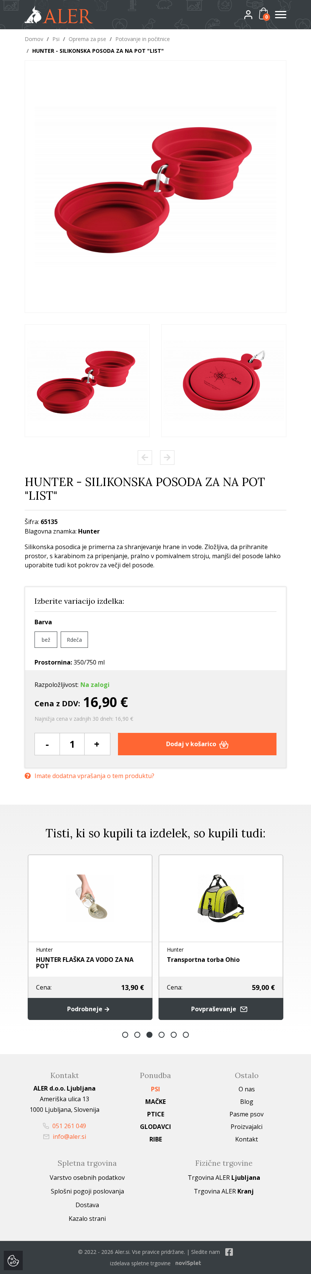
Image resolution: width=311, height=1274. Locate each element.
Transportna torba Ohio (203, 959)
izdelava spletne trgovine (140, 1263)
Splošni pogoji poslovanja (87, 1191)
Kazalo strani (87, 1218)
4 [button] (162, 1035)
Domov (34, 39)
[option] (87, 380)
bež (46, 639)
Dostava (87, 1205)
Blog (246, 1101)
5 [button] (174, 1035)
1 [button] (125, 1035)
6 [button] (186, 1035)
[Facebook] (229, 1251)
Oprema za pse (87, 39)
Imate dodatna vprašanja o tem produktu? (94, 776)
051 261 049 (68, 1126)
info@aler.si (68, 1136)
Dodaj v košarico (192, 744)
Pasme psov (246, 1114)
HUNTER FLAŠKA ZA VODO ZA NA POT (85, 962)
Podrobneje (85, 1009)
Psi (56, 39)
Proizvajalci (246, 1126)
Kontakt (246, 1139)
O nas (247, 1089)
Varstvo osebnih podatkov (87, 1177)
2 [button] (137, 1035)
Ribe (155, 1139)
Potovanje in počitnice (142, 39)
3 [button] (149, 1035)
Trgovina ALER (224, 1177)
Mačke (155, 1101)
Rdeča (74, 639)
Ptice (155, 1114)
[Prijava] (254, 14)
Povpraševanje (214, 1009)
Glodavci (155, 1126)
